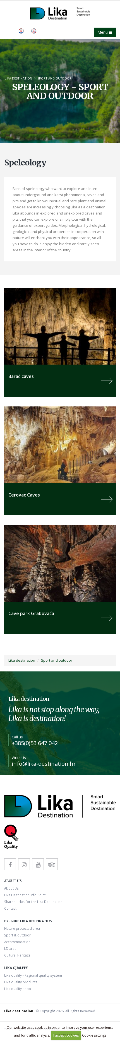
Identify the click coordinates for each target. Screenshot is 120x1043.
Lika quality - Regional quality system (33, 975)
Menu (103, 32)
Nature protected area (22, 928)
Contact (10, 908)
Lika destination (18, 78)
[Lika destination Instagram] (24, 864)
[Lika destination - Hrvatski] (21, 30)
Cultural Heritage (17, 955)
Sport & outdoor (17, 935)
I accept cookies (66, 1035)
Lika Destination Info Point (24, 895)
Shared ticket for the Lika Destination (33, 901)
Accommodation (17, 942)
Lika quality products (20, 982)
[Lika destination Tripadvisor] (52, 864)
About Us (11, 888)
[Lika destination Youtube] (38, 864)
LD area (10, 948)
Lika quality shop (17, 988)
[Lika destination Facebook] (10, 864)
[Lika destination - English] (34, 30)
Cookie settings (94, 1035)
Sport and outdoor (54, 78)
